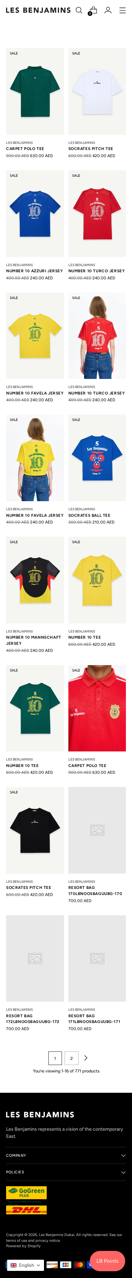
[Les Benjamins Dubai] (38, 10)
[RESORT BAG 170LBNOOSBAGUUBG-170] (97, 830)
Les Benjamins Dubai (56, 1234)
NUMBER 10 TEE (84, 637)
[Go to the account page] (108, 10)
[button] (25, 1265)
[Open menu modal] (122, 10)
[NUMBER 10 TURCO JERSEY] (97, 213)
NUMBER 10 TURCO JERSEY (96, 271)
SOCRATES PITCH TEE (91, 148)
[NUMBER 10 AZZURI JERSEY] (35, 213)
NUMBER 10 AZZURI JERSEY (34, 271)
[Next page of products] (85, 1058)
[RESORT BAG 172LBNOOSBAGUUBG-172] (35, 958)
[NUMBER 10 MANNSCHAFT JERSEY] (35, 580)
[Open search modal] (79, 10)
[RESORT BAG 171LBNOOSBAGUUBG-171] (97, 958)
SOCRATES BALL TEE (89, 515)
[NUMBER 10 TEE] (97, 580)
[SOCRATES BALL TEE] (97, 457)
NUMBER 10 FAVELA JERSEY (35, 393)
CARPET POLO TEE (25, 148)
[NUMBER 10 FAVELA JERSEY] (35, 336)
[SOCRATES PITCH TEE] (97, 91)
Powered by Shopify (23, 1245)
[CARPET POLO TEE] (35, 91)
